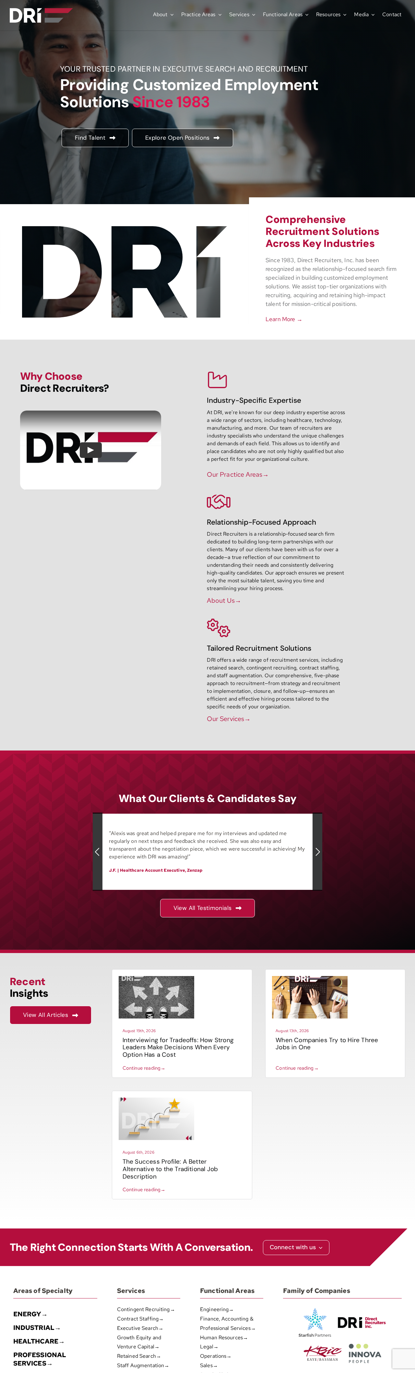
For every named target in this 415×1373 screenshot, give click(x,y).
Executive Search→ (140, 1328)
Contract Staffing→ (140, 1318)
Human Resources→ (224, 1337)
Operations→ (215, 1356)
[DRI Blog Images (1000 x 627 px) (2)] (156, 1100)
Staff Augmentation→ (143, 1365)
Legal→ (209, 1346)
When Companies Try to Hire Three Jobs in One (327, 1044)
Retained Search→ (139, 1356)
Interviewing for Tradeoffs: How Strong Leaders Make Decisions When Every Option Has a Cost (178, 1047)
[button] (97, 852)
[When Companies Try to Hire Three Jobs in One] (310, 978)
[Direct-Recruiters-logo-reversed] (41, 10)
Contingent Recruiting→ (146, 1309)
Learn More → (284, 319)
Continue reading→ (144, 1068)
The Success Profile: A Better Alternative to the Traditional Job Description (170, 1169)
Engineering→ (217, 1309)
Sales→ (209, 1365)
